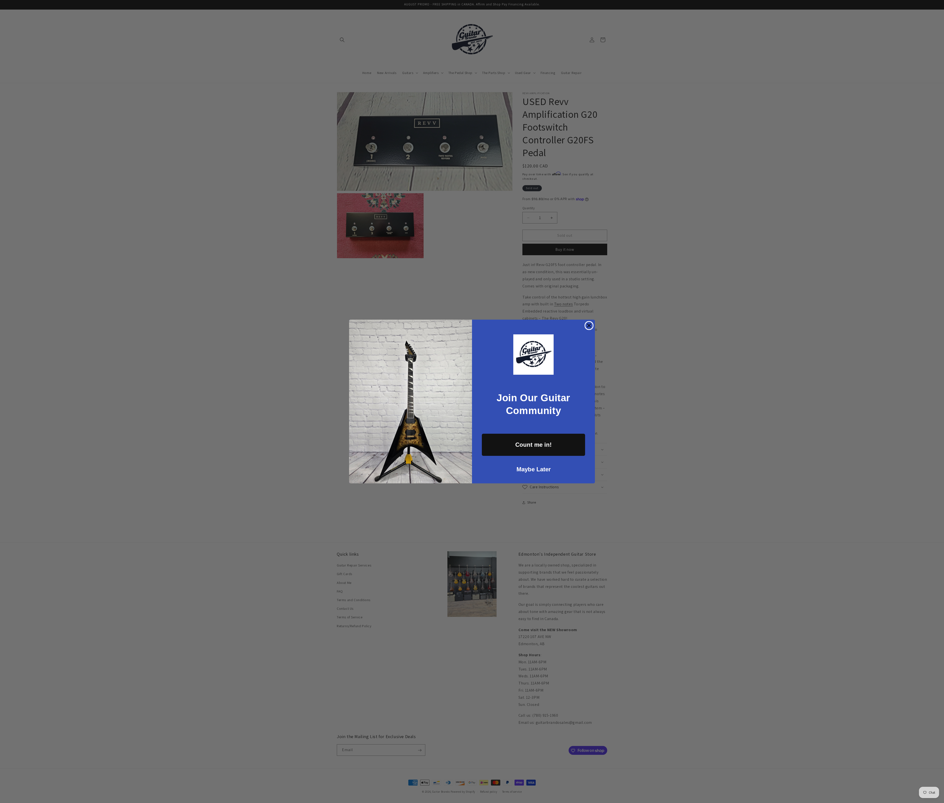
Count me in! (533, 444)
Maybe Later (533, 469)
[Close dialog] (589, 325)
